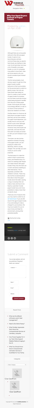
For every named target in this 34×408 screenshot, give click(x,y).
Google (9, 238)
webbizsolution (21, 401)
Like (9, 220)
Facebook (12, 238)
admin (22, 26)
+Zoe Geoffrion (10, 379)
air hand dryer (12, 199)
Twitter (15, 238)
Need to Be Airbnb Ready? (17, 323)
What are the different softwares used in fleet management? (15, 318)
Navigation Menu (18, 8)
